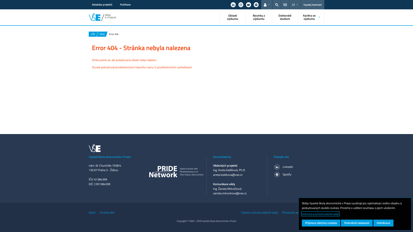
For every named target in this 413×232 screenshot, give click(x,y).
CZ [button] (293, 5)
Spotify (287, 174)
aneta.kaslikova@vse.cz (227, 175)
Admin (92, 212)
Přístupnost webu (291, 212)
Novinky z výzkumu (259, 17)
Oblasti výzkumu (232, 17)
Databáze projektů (102, 4)
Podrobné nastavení (356, 223)
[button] (233, 4)
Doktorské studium (284, 17)
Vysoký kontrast (312, 5)
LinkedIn (288, 167)
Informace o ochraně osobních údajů (320, 214)
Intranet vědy (107, 212)
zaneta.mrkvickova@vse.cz (230, 193)
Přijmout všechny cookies (321, 223)
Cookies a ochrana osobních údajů (259, 212)
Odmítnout (383, 223)
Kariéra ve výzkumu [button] (309, 17)
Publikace (125, 4)
